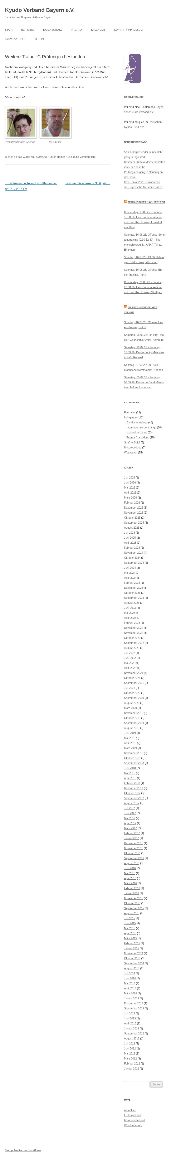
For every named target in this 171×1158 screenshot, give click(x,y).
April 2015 (130, 933)
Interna (76, 29)
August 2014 (131, 968)
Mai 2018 (129, 773)
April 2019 (130, 743)
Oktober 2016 (132, 853)
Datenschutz (52, 29)
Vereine (39, 39)
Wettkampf (130, 452)
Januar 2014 (131, 998)
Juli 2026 (129, 477)
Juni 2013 (130, 1018)
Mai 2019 (129, 738)
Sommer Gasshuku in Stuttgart (87, 183)
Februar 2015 (132, 943)
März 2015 (130, 938)
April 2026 (130, 492)
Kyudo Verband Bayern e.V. (40, 10)
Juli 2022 (129, 652)
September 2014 (134, 963)
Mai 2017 (129, 818)
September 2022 (134, 642)
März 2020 (130, 708)
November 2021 (133, 672)
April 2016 (130, 878)
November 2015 (133, 898)
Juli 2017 (129, 808)
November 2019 (133, 713)
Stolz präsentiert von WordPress (23, 1150)
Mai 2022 (129, 662)
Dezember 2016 (133, 843)
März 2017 (130, 828)
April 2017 (130, 823)
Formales (129, 412)
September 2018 (134, 763)
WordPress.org (133, 1125)
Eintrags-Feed (132, 1115)
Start (9, 29)
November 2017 (133, 788)
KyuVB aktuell (15, 39)
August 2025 (131, 527)
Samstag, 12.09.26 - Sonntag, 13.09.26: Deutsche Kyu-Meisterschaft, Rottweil (144, 352)
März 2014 (130, 993)
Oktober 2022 (132, 637)
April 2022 (130, 667)
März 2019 (130, 748)
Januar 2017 (131, 838)
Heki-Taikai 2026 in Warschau (142, 182)
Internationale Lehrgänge (141, 427)
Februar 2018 (132, 783)
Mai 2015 (129, 928)
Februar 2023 (132, 622)
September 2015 (134, 908)
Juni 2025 (130, 537)
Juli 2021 (129, 687)
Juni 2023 (130, 607)
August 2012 (131, 1038)
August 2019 (131, 728)
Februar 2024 (132, 582)
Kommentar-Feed (134, 1120)
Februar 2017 (132, 833)
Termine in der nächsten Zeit (146, 202)
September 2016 (134, 858)
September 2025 (134, 522)
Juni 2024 (130, 567)
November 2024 (133, 552)
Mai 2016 (129, 873)
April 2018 (130, 778)
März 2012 (130, 1058)
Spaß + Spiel (132, 442)
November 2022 (133, 632)
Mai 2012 (129, 1053)
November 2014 (133, 953)
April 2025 (130, 542)
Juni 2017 (130, 813)
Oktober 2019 (132, 718)
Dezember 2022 (133, 627)
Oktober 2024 (132, 557)
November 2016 (133, 848)
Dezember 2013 (133, 1003)
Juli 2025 (129, 532)
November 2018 (133, 753)
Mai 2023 (129, 612)
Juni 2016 (130, 868)
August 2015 (131, 913)
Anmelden (130, 1110)
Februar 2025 (132, 547)
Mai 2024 (129, 572)
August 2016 (131, 863)
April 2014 (130, 988)
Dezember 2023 (133, 587)
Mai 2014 (129, 983)
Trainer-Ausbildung (68, 156)
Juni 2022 (130, 657)
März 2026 (130, 497)
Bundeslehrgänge (137, 422)
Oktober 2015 (132, 903)
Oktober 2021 (132, 677)
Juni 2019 (130, 733)
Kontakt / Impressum (128, 29)
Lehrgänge (130, 417)
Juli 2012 (129, 1043)
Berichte (27, 29)
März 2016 (130, 883)
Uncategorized (132, 447)
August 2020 (131, 703)
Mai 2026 (129, 487)
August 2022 (131, 647)
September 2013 (134, 1008)
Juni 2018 (130, 768)
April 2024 (130, 577)
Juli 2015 (129, 918)
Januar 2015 (131, 948)
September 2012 (134, 1033)
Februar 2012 (132, 1063)
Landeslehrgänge (137, 432)
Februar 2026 (132, 502)
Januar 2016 (131, 893)
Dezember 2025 (133, 507)
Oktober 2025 (132, 517)
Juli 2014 (129, 973)
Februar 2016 (132, 888)
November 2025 (133, 512)
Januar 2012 (131, 1068)
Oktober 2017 (132, 793)
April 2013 (130, 1023)
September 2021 (134, 682)
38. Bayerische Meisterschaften (143, 187)
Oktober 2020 (132, 693)
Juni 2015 (130, 923)
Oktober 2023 (132, 592)
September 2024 (134, 562)
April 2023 (130, 617)
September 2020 (134, 698)
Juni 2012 (130, 1048)
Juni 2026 (130, 482)
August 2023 (131, 602)
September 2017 (134, 798)
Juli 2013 (129, 1013)
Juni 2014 (130, 978)
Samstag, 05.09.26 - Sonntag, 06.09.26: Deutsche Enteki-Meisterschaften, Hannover (144, 382)
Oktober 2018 (132, 758)
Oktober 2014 (132, 958)
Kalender (98, 29)
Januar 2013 (131, 1028)
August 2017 (131, 803)
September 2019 (134, 723)
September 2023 (134, 597)
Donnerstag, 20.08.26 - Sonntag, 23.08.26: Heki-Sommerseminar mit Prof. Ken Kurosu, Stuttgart (143, 287)
